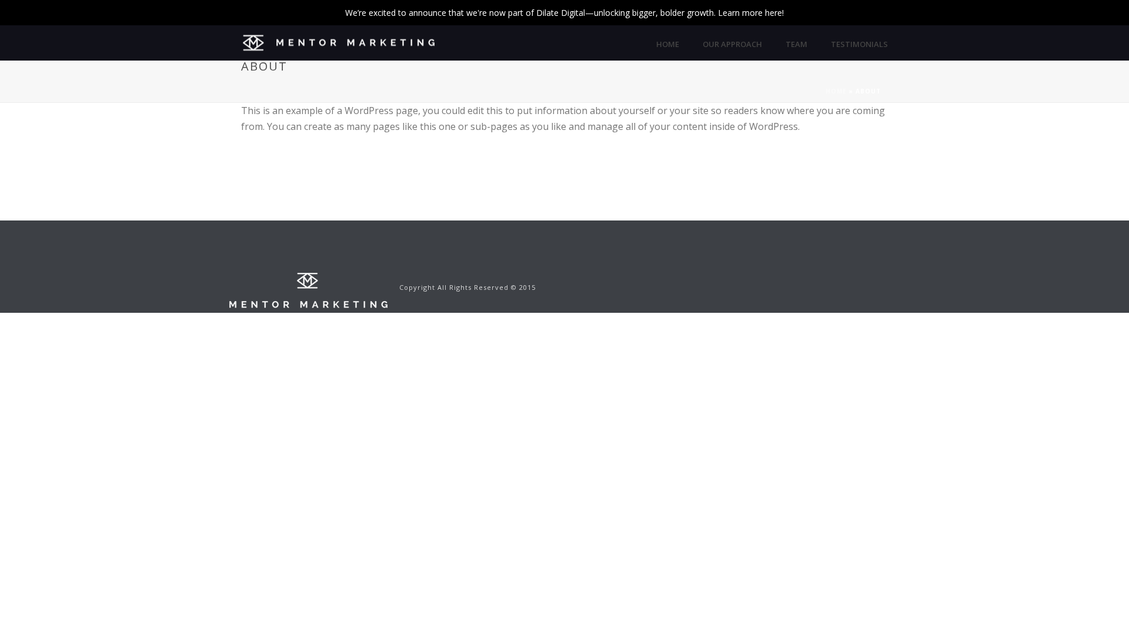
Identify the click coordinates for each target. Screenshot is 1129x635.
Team (796, 44)
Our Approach (732, 44)
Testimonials (859, 44)
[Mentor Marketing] (308, 289)
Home (667, 44)
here (773, 12)
